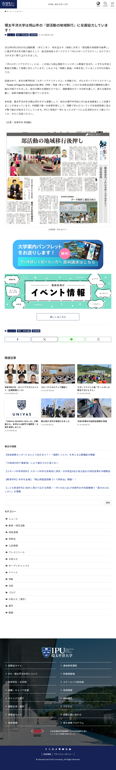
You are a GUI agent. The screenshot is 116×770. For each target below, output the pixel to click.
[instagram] (53, 749)
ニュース (11, 35)
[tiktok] (56, 749)
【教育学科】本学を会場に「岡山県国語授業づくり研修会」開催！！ (41, 479)
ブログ (12, 592)
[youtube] (63, 749)
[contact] (70, 749)
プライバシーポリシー (63, 754)
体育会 (12, 538)
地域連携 (33, 35)
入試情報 (13, 545)
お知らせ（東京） (18, 599)
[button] (98, 4)
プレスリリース (17, 552)
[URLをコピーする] (98, 339)
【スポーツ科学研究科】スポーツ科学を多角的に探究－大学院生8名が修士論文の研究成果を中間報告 (57, 471)
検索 (108, 502)
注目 (11, 585)
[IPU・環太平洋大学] (8, 4)
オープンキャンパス (19, 565)
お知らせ (13, 559)
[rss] (66, 749)
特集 (11, 579)
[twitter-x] (49, 749)
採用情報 (47, 754)
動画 (11, 612)
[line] (59, 749)
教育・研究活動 (22, 35)
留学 (11, 605)
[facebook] (46, 749)
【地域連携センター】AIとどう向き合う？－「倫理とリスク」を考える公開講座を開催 (50, 454)
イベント (13, 572)
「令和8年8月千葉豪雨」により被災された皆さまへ (31, 462)
